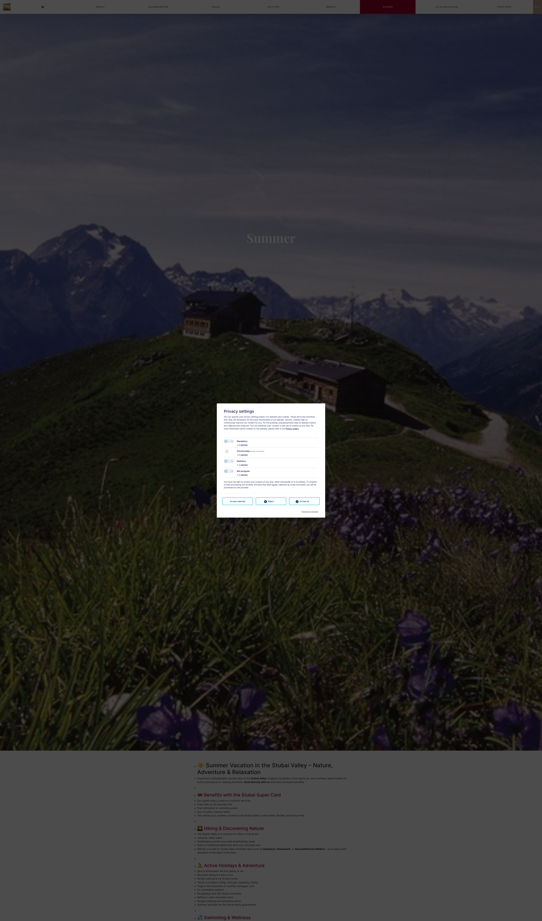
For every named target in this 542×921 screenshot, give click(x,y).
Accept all (304, 501)
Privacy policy (292, 428)
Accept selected (237, 501)
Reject (271, 501)
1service (242, 445)
